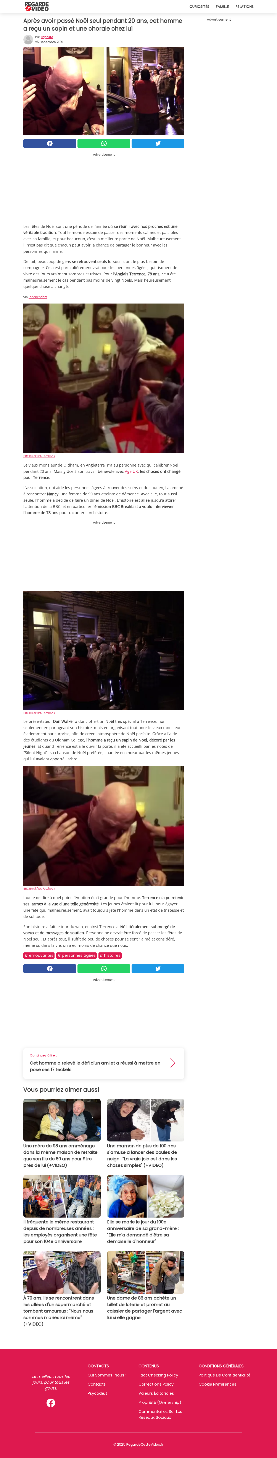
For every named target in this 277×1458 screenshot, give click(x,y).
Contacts (97, 1384)
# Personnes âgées (76, 955)
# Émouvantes (38, 955)
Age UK (131, 471)
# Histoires (110, 955)
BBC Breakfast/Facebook (39, 456)
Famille (222, 6)
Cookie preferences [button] (217, 1384)
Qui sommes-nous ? (107, 1375)
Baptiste (47, 37)
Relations (244, 6)
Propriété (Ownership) (159, 1402)
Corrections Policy (156, 1384)
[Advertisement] (104, 187)
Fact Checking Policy (158, 1375)
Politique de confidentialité (224, 1375)
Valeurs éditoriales (156, 1393)
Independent (38, 297)
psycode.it (97, 1393)
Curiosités (199, 6)
